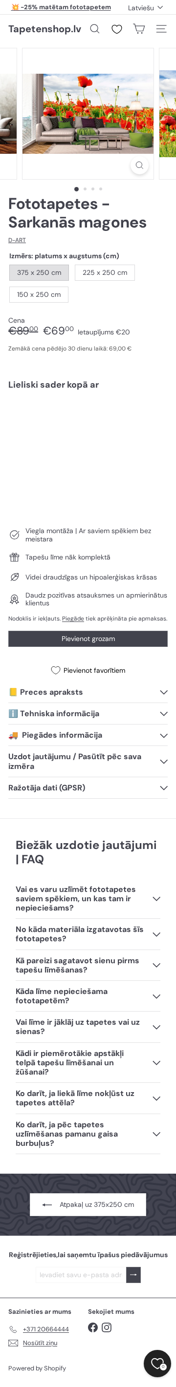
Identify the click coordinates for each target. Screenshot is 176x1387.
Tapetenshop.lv (44, 29)
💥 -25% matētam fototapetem (61, 7)
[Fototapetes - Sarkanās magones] (88, 432)
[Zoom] (140, 165)
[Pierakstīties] (133, 1275)
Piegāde (73, 618)
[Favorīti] (117, 29)
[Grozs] (139, 29)
